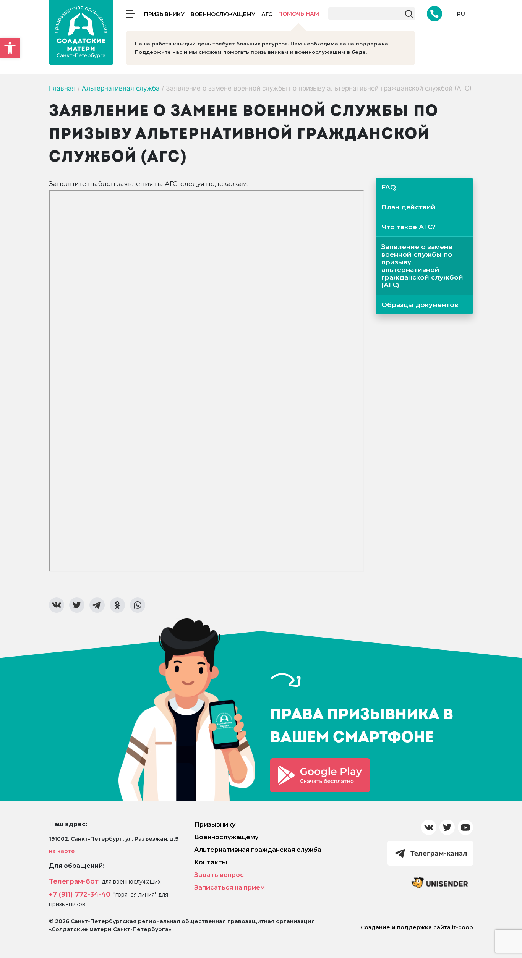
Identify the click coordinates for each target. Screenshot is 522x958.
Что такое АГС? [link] (408, 227)
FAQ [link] (388, 187)
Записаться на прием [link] (229, 887)
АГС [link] (266, 14)
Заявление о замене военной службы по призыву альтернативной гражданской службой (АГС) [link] (422, 266)
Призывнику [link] (164, 14)
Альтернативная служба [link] (121, 88)
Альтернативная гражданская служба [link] (257, 849)
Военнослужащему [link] (223, 14)
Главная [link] (62, 88)
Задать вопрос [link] (219, 875)
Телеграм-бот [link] (74, 881)
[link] (10, 48)
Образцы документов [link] (419, 305)
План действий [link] (408, 207)
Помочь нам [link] (298, 13)
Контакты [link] (210, 862)
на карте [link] (62, 851)
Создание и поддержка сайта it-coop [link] (417, 927)
